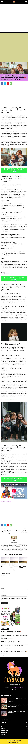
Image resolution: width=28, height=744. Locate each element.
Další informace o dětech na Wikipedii (8, 399)
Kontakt (19, 740)
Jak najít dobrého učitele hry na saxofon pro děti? (10, 641)
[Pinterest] (8, 83)
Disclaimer (9, 740)
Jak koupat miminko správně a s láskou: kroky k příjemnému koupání (14, 565)
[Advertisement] (14, 18)
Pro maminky (3, 722)
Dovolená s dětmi (4, 730)
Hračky (2, 724)
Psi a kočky (3, 734)
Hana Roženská (5, 79)
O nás (14, 740)
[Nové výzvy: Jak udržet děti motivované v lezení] (5, 560)
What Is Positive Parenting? (6, 273)
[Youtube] (18, 690)
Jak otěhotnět (4, 732)
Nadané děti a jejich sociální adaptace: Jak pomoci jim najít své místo (23, 565)
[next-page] (14, 570)
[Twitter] (5, 83)
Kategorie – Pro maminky (6, 501)
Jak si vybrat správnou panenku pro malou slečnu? (10, 631)
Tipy (1, 726)
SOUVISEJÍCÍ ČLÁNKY (10, 554)
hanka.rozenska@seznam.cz (17, 687)
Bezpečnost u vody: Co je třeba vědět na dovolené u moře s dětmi (13, 651)
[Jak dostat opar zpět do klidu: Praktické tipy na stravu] (4, 700)
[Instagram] (12, 690)
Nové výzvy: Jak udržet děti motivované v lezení (5, 565)
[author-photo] (14, 537)
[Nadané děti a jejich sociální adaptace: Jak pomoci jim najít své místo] (23, 560)
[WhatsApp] (11, 83)
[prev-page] (13, 570)
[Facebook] (2, 83)
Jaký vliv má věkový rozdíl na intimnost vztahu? (21, 531)
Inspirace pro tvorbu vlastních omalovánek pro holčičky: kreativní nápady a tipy (6, 532)
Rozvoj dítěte (3, 728)
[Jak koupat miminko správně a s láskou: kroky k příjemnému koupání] (14, 560)
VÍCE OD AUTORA (19, 554)
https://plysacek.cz (14, 542)
